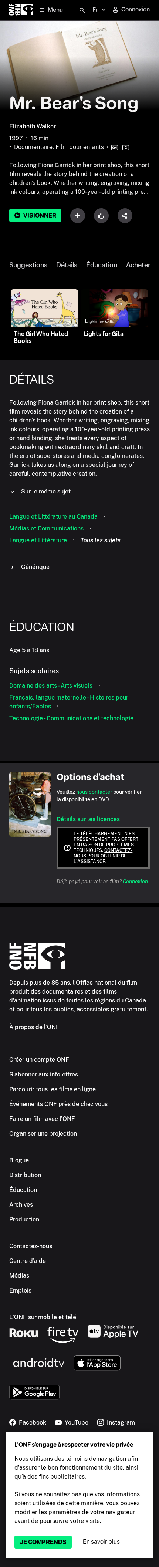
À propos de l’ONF (34, 1027)
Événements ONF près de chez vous (58, 1104)
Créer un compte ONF (39, 1059)
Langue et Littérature (38, 540)
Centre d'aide (27, 1260)
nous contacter (94, 792)
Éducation (101, 265)
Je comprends (43, 1542)
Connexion (135, 881)
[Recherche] (82, 10)
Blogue (19, 1160)
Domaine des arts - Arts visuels (50, 685)
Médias (19, 1275)
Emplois (20, 1290)
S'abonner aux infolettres (43, 1074)
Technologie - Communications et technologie (71, 718)
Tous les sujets (101, 540)
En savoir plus (101, 1541)
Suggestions (28, 265)
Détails (66, 265)
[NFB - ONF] (21, 10)
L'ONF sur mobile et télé (42, 1317)
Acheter (138, 265)
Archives (21, 1204)
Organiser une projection (43, 1133)
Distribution (25, 1175)
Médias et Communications (46, 528)
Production (24, 1219)
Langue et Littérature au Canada (53, 516)
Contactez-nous (30, 1246)
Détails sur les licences (88, 819)
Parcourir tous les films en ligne (52, 1089)
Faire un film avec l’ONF (42, 1118)
